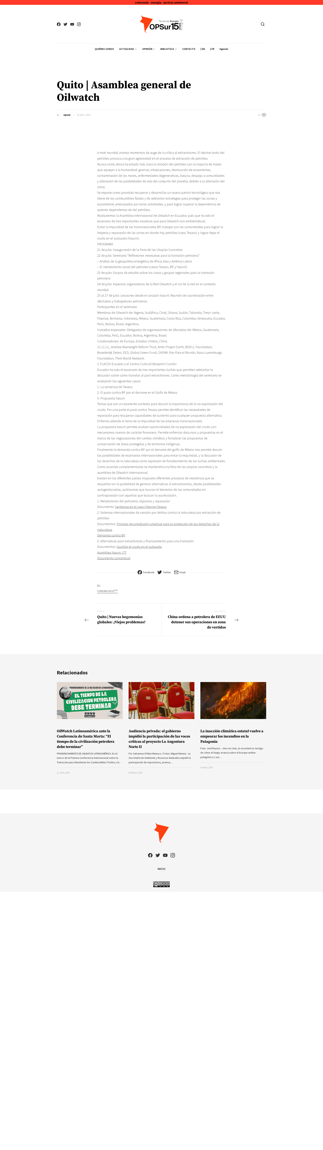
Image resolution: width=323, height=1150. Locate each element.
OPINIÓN (147, 49)
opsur (67, 114)
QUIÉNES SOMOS (104, 49)
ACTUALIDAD (126, 49)
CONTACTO (188, 49)
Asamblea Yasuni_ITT (112, 552)
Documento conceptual (113, 558)
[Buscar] (262, 24)
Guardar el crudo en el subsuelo (139, 546)
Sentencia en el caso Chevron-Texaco (141, 507)
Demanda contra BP (111, 535)
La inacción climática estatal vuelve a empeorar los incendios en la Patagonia (231, 736)
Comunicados (107, 591)
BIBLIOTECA (167, 49)
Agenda (223, 49)
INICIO (161, 869)
